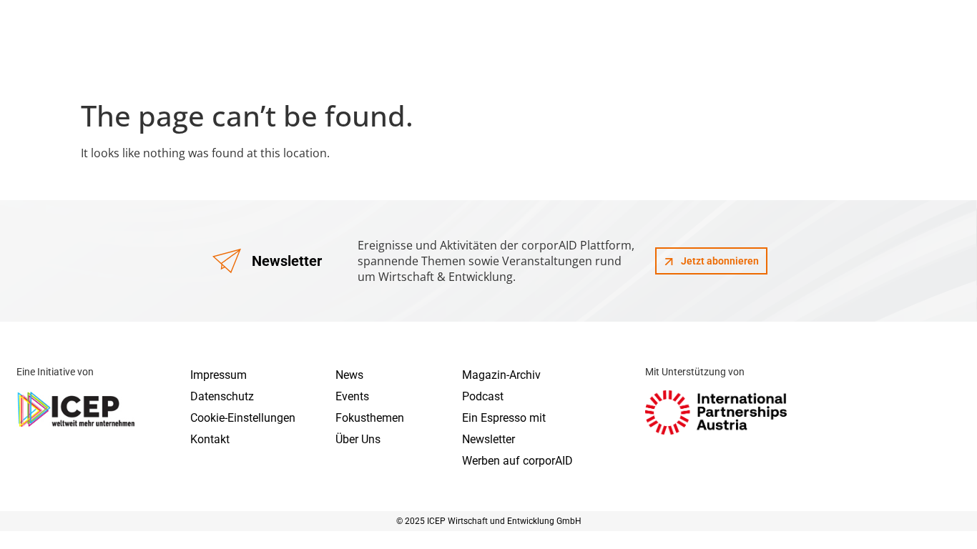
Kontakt (210, 439)
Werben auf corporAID (517, 461)
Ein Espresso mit (504, 418)
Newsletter (488, 439)
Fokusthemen (369, 418)
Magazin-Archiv (501, 375)
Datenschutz (222, 396)
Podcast (483, 396)
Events (352, 396)
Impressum (218, 375)
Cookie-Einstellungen (242, 418)
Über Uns (358, 439)
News (349, 375)
